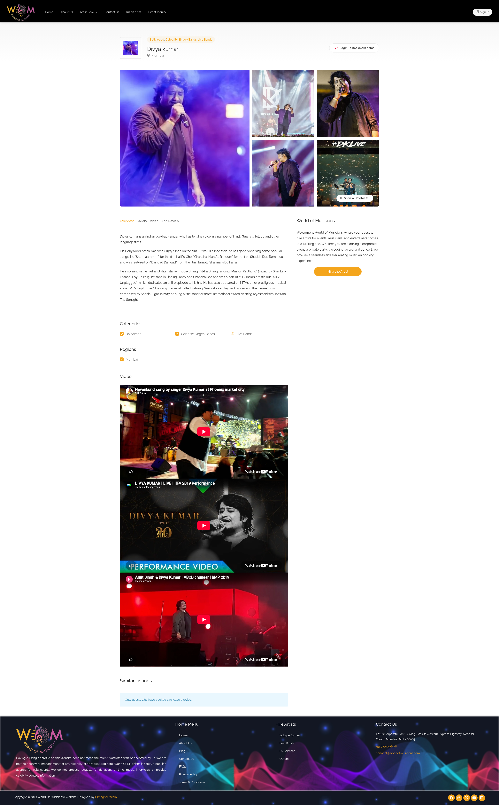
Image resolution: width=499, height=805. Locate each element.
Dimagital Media (106, 797)
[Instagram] (459, 797)
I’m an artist (133, 12)
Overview (127, 221)
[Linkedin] (482, 797)
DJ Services (287, 751)
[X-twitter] (466, 797)
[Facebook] (451, 797)
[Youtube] (474, 797)
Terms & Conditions (192, 782)
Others (284, 759)
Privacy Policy (188, 774)
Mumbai (157, 55)
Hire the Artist (337, 271)
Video (154, 221)
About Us (66, 12)
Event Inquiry (157, 12)
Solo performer (290, 735)
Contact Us (111, 12)
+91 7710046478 (386, 746)
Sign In (484, 12)
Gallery (142, 221)
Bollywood (157, 39)
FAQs (182, 766)
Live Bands (205, 39)
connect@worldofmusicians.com (398, 753)
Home (49, 12)
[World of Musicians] (21, 12)
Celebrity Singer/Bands (180, 39)
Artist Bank (87, 12)
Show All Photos (354, 198)
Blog (182, 751)
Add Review (170, 221)
